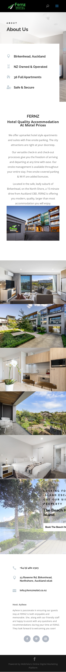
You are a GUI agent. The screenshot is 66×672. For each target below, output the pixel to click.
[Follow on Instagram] (45, 638)
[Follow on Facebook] (27, 638)
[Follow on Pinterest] (36, 638)
